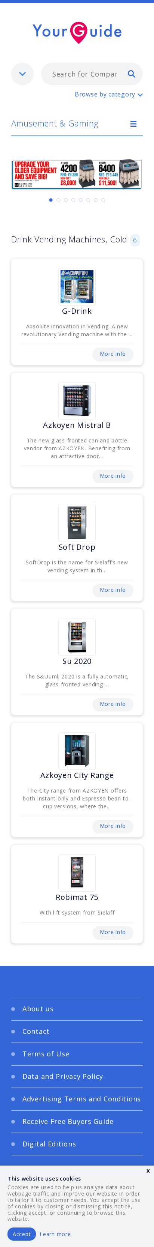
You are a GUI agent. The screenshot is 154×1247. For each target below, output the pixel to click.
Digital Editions (49, 1143)
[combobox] (92, 74)
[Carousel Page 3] (66, 200)
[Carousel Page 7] (96, 200)
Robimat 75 (77, 897)
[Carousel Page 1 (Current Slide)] (51, 200)
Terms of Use (46, 1053)
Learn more (55, 1234)
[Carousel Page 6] (88, 200)
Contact (36, 1031)
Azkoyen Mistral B (77, 425)
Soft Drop (77, 547)
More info (113, 353)
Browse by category (105, 94)
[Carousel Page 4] (73, 200)
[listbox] (22, 74)
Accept (22, 1234)
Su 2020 (77, 661)
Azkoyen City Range (77, 775)
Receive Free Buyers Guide (68, 1121)
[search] (131, 73)
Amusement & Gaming (55, 123)
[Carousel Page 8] (103, 200)
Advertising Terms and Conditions (81, 1098)
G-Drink (77, 311)
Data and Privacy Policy (62, 1076)
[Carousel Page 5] (81, 200)
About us (38, 1008)
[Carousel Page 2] (58, 200)
